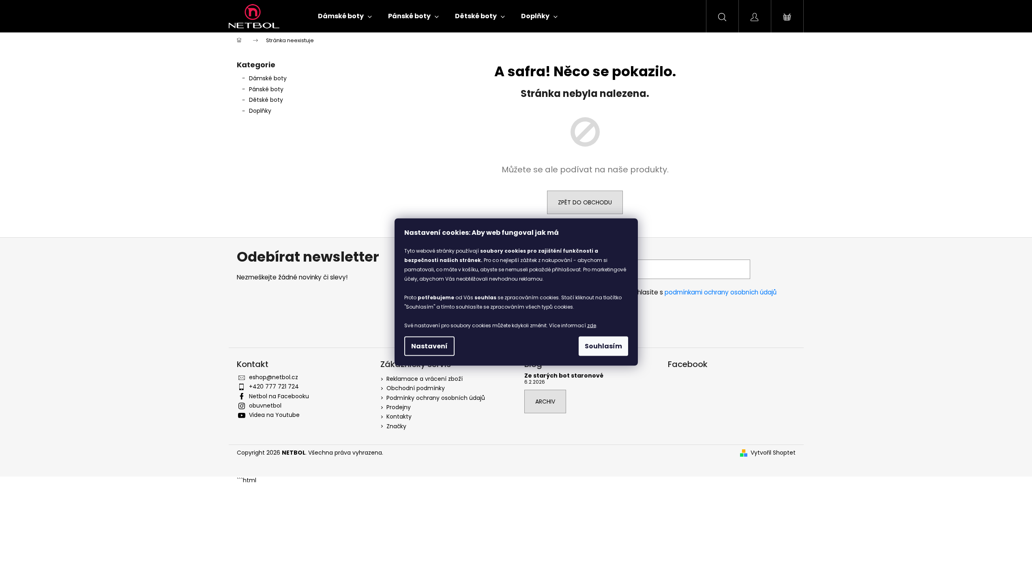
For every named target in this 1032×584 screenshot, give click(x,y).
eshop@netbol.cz (273, 377)
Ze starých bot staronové (563, 376)
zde (591, 325)
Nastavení (429, 346)
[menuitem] (345, 16)
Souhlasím (603, 346)
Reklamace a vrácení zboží (424, 379)
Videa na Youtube (274, 415)
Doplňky (260, 111)
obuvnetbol (265, 406)
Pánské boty (266, 89)
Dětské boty (266, 100)
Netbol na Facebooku (279, 396)
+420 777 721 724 (274, 386)
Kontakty (399, 416)
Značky (396, 426)
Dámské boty (268, 78)
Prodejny (398, 407)
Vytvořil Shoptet (773, 453)
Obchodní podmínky (415, 388)
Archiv (545, 401)
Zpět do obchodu (585, 202)
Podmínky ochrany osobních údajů (435, 398)
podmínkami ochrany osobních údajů (721, 292)
